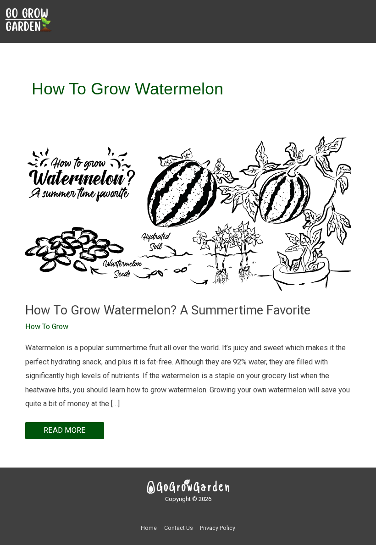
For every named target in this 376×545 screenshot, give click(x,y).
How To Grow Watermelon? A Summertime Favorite (167, 310)
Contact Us (178, 527)
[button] (216, 30)
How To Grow (46, 326)
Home (149, 527)
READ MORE (64, 428)
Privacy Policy (217, 527)
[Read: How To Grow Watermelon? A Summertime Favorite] (188, 213)
